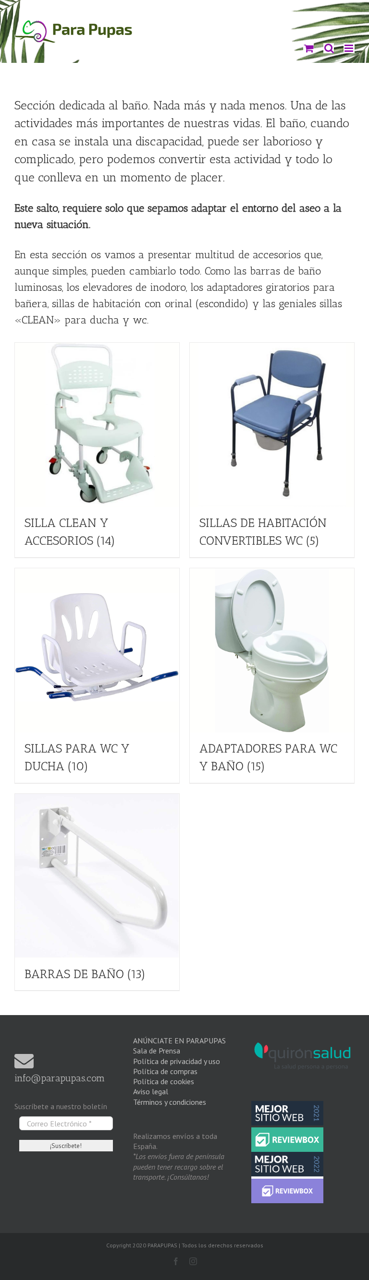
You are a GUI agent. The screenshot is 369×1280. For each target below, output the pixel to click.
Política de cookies (163, 1081)
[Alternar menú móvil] (349, 48)
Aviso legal (150, 1091)
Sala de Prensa (156, 1050)
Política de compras (165, 1071)
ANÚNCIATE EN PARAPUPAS (179, 1040)
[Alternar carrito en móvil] (308, 48)
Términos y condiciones (169, 1102)
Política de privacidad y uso (176, 1061)
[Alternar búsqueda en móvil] (328, 48)
